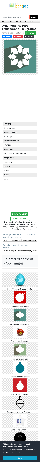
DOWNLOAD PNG (19, 214)
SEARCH (34, 17)
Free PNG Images (7, 21)
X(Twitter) (29, 36)
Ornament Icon (9, 128)
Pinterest (18, 36)
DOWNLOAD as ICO (20, 219)
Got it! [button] (20, 458)
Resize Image (29, 21)
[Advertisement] (20, 97)
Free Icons (19, 21)
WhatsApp (30, 33)
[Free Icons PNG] (18, 5)
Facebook (7, 36)
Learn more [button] (15, 452)
